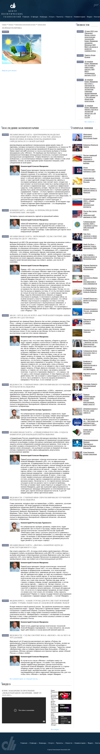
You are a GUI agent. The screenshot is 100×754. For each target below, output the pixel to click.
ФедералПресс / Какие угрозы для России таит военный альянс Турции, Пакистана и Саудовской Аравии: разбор (39, 602)
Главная (25, 17)
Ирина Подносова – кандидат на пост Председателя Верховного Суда (90, 343)
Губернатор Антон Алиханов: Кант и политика (90, 353)
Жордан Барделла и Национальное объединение (90, 267)
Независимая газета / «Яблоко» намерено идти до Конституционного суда (36, 546)
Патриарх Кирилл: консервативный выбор (90, 386)
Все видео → (56, 729)
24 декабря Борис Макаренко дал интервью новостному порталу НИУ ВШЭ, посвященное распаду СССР (91, 68)
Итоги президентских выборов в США (89, 169)
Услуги (51, 17)
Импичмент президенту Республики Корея (90, 136)
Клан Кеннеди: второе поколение (90, 453)
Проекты (59, 17)
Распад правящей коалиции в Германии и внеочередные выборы (90, 159)
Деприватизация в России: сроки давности (90, 411)
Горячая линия (42, 24)
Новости (68, 17)
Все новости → (90, 122)
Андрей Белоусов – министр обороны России (90, 300)
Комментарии (79, 17)
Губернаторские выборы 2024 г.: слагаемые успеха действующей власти (90, 225)
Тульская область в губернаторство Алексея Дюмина (90, 290)
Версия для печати (9, 71)
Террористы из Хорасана (89, 331)
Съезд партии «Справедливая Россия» (89, 180)
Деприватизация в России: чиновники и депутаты (90, 311)
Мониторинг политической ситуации (25, 24)
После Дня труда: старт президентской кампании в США (90, 214)
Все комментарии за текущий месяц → (25, 679)
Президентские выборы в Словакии (89, 321)
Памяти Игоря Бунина (90, 56)
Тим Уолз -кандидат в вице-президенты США (90, 236)
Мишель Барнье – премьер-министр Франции (90, 190)
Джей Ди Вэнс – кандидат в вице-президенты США (90, 246)
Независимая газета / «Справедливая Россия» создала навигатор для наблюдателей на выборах (39, 433)
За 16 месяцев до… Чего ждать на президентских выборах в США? (90, 422)
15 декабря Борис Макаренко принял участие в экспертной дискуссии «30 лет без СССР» (91, 111)
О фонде (34, 17)
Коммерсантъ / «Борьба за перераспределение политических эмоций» (34, 211)
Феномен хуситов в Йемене (90, 375)
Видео (89, 17)
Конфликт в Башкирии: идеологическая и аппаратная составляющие (90, 365)
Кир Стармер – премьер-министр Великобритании (90, 257)
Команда (43, 17)
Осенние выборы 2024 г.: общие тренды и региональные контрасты (89, 203)
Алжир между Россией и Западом (88, 432)
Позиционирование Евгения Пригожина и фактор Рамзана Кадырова (90, 444)
